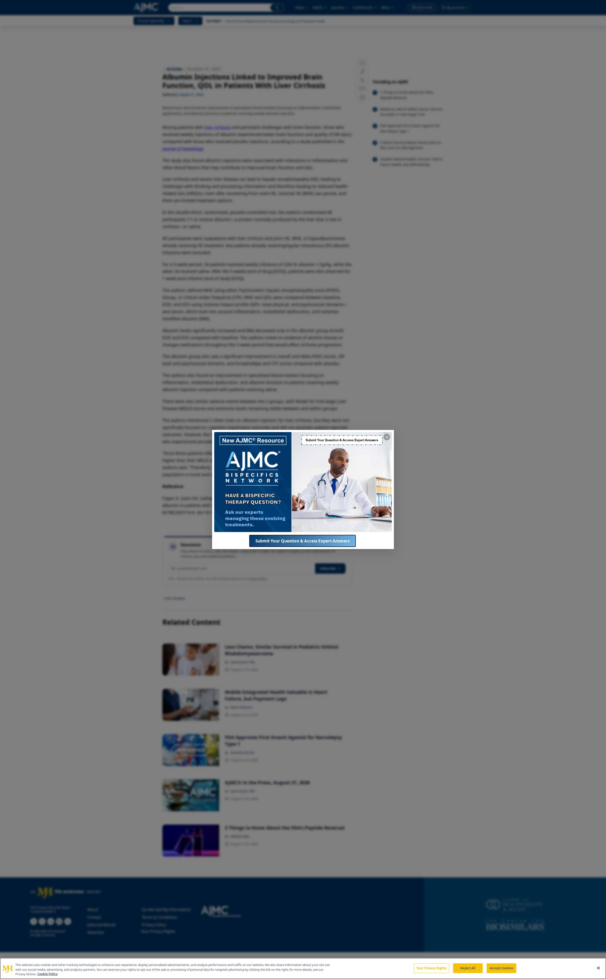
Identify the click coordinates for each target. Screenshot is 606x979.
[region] (303, 968)
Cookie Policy (47, 974)
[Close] (598, 968)
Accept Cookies (501, 968)
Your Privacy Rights (431, 968)
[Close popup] (386, 437)
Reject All (467, 968)
